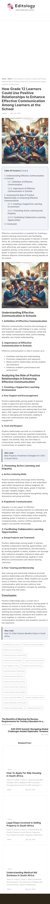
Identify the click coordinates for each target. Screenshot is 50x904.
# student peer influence (34, 708)
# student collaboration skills (34, 697)
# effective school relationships (33, 644)
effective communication (21, 255)
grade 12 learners (32, 239)
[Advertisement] (25, 47)
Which (10, 79)
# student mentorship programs (13, 708)
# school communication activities (14, 681)
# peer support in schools (11, 666)
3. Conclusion (10, 224)
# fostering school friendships (12, 660)
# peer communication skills (34, 660)
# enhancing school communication (14, 655)
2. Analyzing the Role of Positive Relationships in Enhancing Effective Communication (21, 198)
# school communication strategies (14, 692)
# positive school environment (32, 666)
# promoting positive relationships (14, 671)
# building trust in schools (11, 644)
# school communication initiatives (14, 687)
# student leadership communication (15, 703)
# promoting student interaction (13, 676)
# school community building (12, 697)
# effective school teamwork (12, 650)
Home (4, 79)
